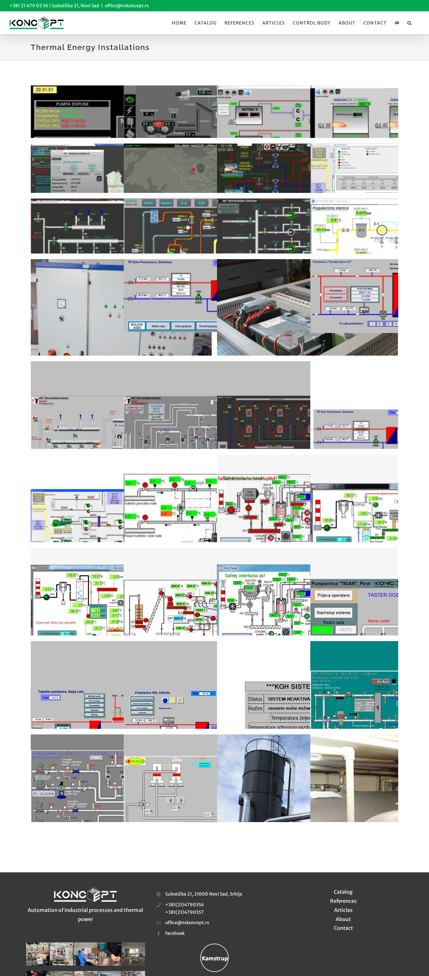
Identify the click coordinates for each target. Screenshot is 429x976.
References (343, 901)
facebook (175, 933)
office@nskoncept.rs (127, 5)
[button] (409, 23)
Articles (343, 910)
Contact (343, 928)
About (343, 919)
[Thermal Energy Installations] (121, 111)
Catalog (343, 892)
